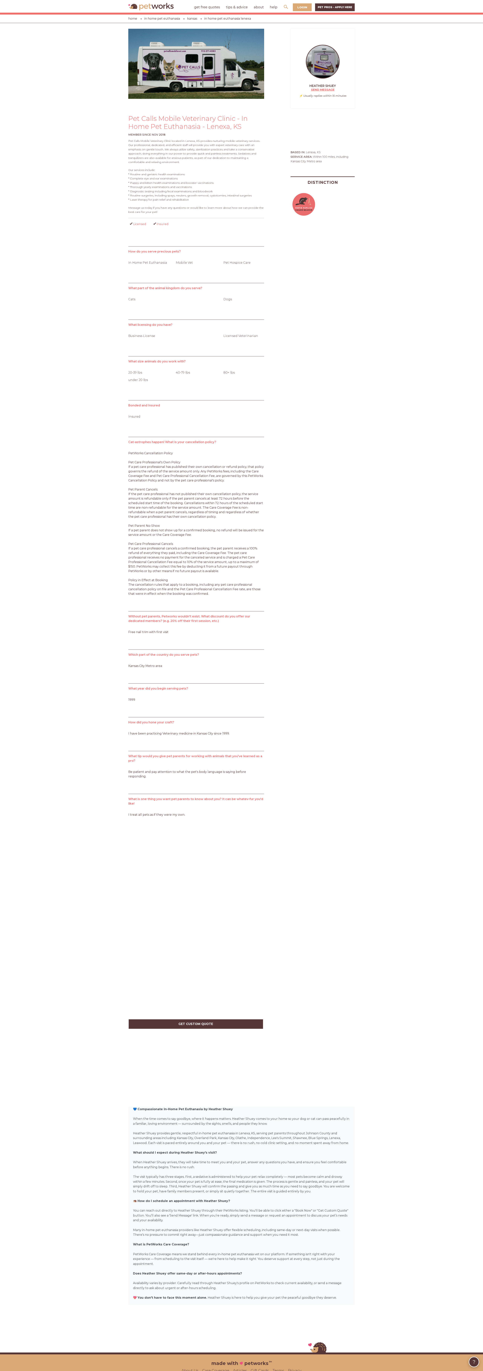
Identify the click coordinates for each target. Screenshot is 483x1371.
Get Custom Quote (195, 1024)
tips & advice (237, 7)
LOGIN (302, 7)
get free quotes (207, 7)
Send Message (323, 89)
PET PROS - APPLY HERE (335, 7)
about (259, 7)
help (273, 7)
